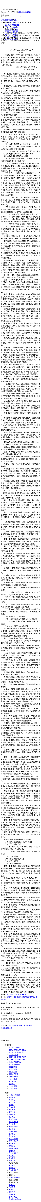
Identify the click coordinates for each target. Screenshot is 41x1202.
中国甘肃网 (13, 1067)
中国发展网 (13, 1072)
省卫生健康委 (13, 1139)
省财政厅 (12, 1114)
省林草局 (12, 1151)
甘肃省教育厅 (13, 1081)
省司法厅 (12, 1112)
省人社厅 (12, 1117)
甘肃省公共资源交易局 (17, 1059)
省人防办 (12, 1165)
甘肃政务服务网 (14, 1047)
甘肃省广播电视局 (15, 1062)
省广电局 (12, 1156)
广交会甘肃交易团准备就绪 (16, 994)
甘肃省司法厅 (13, 1055)
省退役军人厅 (13, 1141)
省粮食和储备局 (14, 1177)
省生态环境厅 (13, 1122)
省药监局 (12, 1187)
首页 (2, 20)
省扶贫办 (12, 1168)
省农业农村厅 (13, 1131)
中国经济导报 (13, 1074)
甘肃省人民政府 (14, 1095)
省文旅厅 (12, 1136)
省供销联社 (13, 1197)
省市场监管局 (13, 1153)
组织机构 (8, 25)
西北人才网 (13, 1079)
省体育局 (12, 1158)
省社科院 (12, 1189)
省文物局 (12, 1185)
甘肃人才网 (13, 1089)
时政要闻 (8, 20)
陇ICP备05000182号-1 (16, 1025)
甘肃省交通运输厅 (15, 1064)
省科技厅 (12, 1100)
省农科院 (12, 1194)
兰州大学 (12, 1084)
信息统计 (28, 12)
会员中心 (21, 12)
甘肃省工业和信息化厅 (17, 1052)
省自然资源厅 (13, 1119)
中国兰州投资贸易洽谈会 (17, 1057)
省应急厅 (12, 1143)
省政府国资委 (13, 1148)
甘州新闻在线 (13, 1076)
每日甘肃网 (13, 1069)
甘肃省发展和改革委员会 (17, 1050)
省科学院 (12, 1192)
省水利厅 (12, 1129)
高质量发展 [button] (16, 25)
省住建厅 (12, 1124)
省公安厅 (12, 1107)
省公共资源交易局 (15, 1199)
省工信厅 (12, 1102)
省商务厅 (12, 1134)
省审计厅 (12, 1146)
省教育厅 (12, 1097)
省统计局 (12, 1160)
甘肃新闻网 (13, 1086)
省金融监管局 (13, 1170)
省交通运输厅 (13, 1126)
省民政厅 (12, 1110)
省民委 (11, 1105)
